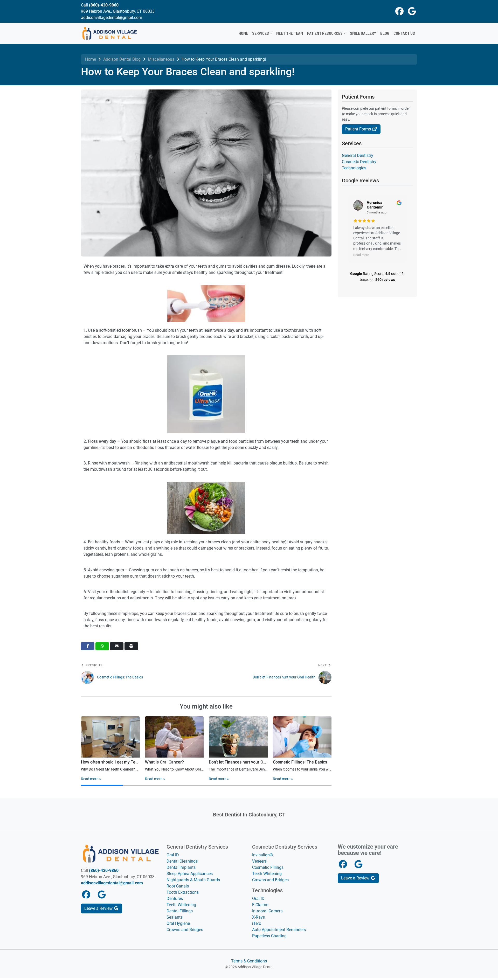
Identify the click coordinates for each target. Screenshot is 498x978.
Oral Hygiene (178, 923)
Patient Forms (358, 129)
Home (243, 33)
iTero (256, 923)
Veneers (259, 861)
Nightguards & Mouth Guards (193, 879)
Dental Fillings (180, 910)
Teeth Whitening (181, 904)
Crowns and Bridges (185, 929)
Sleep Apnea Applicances (190, 873)
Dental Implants (181, 867)
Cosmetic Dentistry (359, 161)
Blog (384, 33)
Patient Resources (325, 33)
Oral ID (173, 854)
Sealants (175, 917)
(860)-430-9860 (104, 5)
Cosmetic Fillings (267, 867)
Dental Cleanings (182, 861)
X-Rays (258, 917)
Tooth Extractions (183, 892)
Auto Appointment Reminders (279, 929)
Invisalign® (262, 854)
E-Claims (260, 904)
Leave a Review (99, 908)
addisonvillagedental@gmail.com (112, 882)
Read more (361, 255)
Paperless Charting (269, 935)
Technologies (354, 167)
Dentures (175, 898)
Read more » (91, 779)
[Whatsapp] (102, 646)
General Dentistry (357, 155)
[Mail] (116, 646)
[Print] (131, 646)
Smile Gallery (363, 33)
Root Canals (178, 886)
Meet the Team (289, 33)
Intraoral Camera (267, 910)
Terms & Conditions (249, 961)
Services (260, 33)
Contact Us (404, 33)
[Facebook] (87, 646)
